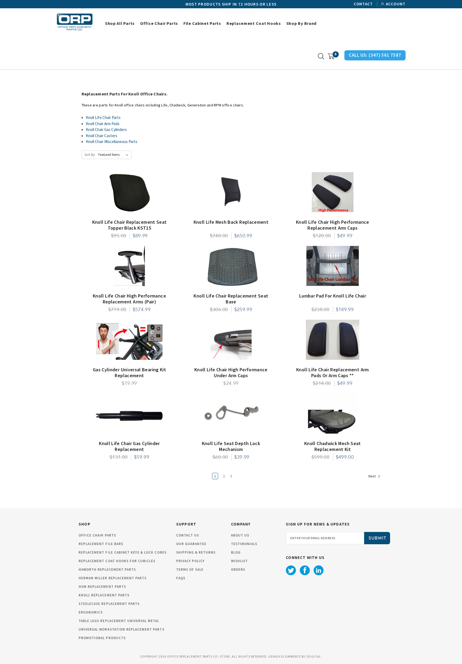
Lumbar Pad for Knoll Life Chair (332, 296)
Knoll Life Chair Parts (103, 117)
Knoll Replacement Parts (104, 595)
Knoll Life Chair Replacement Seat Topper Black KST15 (129, 225)
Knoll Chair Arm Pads (103, 123)
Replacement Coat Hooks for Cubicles (117, 561)
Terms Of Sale (190, 569)
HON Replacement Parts (102, 586)
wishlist (239, 561)
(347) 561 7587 (385, 55)
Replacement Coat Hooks (253, 23)
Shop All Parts (120, 23)
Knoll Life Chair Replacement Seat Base (231, 299)
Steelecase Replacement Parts (109, 603)
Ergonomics (91, 612)
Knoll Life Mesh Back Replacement (231, 222)
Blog (236, 552)
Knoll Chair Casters (101, 135)
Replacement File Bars (101, 544)
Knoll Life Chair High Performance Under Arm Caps (231, 372)
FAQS (180, 578)
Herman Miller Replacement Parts (113, 578)
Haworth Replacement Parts (107, 569)
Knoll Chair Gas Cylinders (106, 129)
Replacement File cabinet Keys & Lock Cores (123, 552)
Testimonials (244, 544)
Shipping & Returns (196, 552)
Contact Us (187, 535)
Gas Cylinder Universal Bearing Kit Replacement (129, 372)
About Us (240, 535)
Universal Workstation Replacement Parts (121, 629)
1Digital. (314, 656)
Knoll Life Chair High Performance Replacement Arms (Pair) (129, 299)
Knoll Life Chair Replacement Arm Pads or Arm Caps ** (332, 372)
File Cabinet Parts (202, 23)
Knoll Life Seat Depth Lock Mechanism (231, 446)
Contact (363, 4)
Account (396, 4)
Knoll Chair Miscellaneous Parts (111, 141)
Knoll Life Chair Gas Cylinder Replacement (129, 446)
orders (238, 569)
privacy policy (190, 561)
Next (372, 476)
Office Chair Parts (159, 23)
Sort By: (89, 154)
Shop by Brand (301, 23)
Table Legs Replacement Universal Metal (119, 621)
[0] (331, 56)
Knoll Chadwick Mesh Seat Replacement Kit (332, 446)
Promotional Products (102, 638)
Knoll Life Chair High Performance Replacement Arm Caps (332, 225)
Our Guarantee (191, 544)
